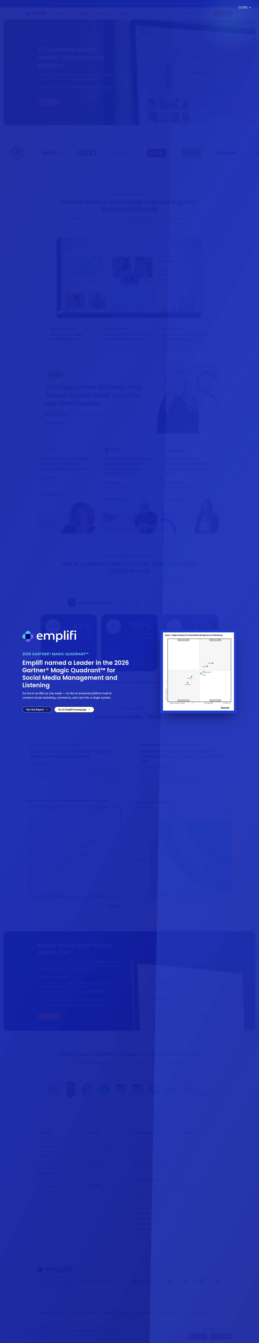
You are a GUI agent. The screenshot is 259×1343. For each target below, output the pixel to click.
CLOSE (244, 7)
